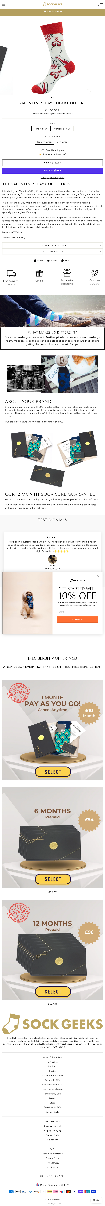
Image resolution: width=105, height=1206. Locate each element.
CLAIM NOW (77, 619)
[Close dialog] (98, 576)
